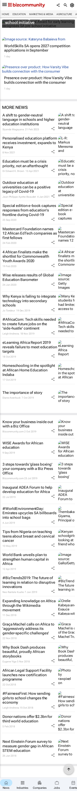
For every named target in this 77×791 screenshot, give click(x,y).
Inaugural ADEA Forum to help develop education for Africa (27, 489)
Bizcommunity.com (13, 431)
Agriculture (64, 14)
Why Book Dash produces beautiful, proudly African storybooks (23, 651)
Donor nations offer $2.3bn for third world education (27, 718)
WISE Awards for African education (22, 445)
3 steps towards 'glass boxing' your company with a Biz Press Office (27, 468)
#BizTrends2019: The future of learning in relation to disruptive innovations (28, 582)
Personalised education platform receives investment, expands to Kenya (29, 142)
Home (5, 14)
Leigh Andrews (10, 333)
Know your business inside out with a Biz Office (27, 424)
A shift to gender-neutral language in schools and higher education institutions (28, 119)
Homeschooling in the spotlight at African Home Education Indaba (28, 370)
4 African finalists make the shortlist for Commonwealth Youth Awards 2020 (25, 256)
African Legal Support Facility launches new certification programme (27, 674)
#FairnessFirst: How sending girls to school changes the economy (26, 697)
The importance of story (22, 392)
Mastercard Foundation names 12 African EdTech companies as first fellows (29, 233)
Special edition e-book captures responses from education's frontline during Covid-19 (29, 210)
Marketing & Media (41, 14)
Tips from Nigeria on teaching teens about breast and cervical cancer (28, 536)
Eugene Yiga (9, 661)
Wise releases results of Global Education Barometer (28, 277)
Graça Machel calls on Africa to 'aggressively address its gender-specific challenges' (28, 628)
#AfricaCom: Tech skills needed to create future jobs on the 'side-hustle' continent (29, 323)
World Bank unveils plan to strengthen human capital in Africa (25, 559)
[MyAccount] (73, 5)
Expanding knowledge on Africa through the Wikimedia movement (29, 605)
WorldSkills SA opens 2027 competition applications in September (37, 48)
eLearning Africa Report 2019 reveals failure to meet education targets (29, 346)
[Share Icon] (53, 129)
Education (19, 14)
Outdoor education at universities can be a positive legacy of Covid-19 (26, 187)
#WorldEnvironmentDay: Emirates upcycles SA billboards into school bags (29, 513)
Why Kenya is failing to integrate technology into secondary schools (29, 300)
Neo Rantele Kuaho (13, 592)
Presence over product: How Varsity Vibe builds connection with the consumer (38, 80)
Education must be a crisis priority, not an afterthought (25, 163)
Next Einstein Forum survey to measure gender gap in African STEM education (27, 745)
